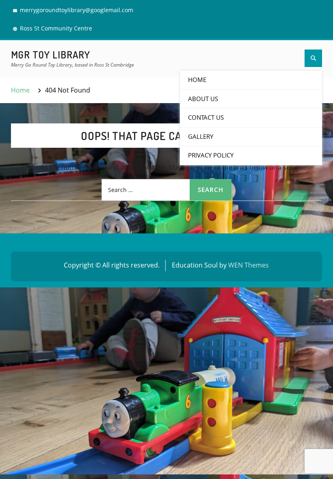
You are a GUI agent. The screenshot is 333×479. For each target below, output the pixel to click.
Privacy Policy (211, 155)
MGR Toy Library (50, 54)
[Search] (313, 58)
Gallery (200, 136)
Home (197, 80)
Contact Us (206, 117)
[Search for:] (166, 189)
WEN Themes (248, 265)
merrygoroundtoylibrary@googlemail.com (76, 10)
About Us (203, 99)
